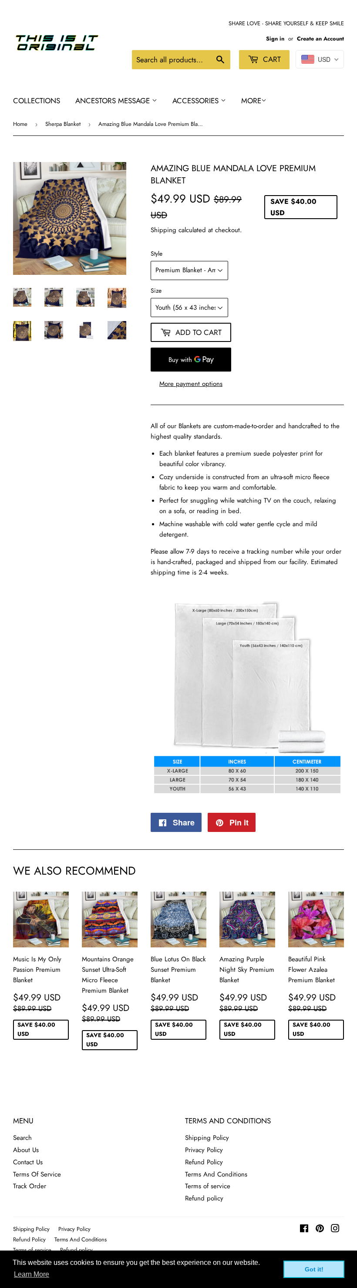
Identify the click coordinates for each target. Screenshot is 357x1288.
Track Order (29, 1186)
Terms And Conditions (216, 1174)
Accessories (196, 100)
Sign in (275, 38)
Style (156, 253)
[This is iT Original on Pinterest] (319, 1229)
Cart (271, 59)
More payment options (190, 384)
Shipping (163, 230)
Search (22, 1138)
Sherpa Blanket (63, 124)
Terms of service (207, 1186)
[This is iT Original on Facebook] (304, 1229)
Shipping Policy (207, 1138)
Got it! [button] (314, 1269)
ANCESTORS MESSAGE (113, 100)
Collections (36, 100)
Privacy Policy (204, 1150)
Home (20, 124)
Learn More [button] (31, 1274)
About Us (26, 1150)
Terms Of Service (37, 1174)
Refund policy (204, 1198)
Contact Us (28, 1162)
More (251, 100)
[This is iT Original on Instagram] (335, 1229)
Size (156, 290)
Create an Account (320, 38)
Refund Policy (204, 1162)
